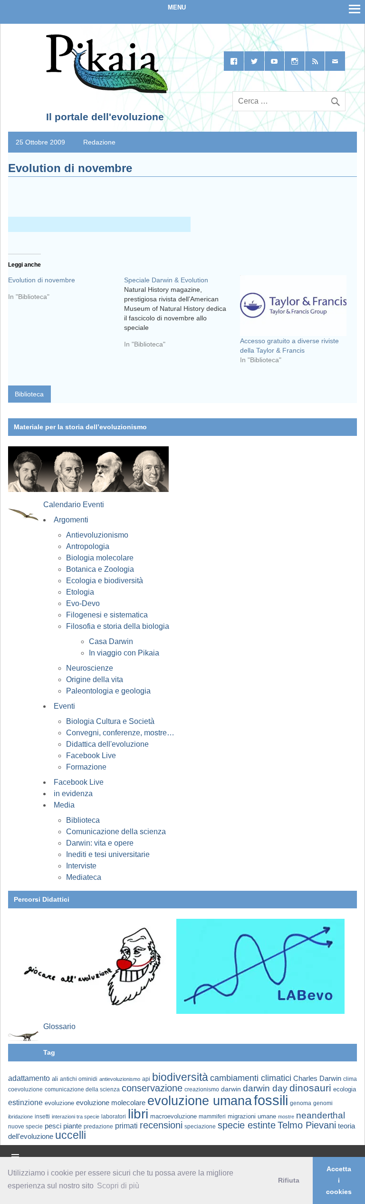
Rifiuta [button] (288, 1180)
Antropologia (87, 546)
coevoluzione (25, 1089)
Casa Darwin (111, 641)
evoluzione (59, 1103)
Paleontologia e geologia (108, 691)
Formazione (86, 767)
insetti (42, 1116)
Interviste (81, 866)
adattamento (29, 1078)
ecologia (344, 1089)
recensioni (161, 1125)
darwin (231, 1089)
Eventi (64, 706)
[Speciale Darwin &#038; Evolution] (182, 315)
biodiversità (180, 1077)
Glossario (59, 1026)
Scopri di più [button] (118, 1186)
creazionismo (201, 1089)
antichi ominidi (78, 1079)
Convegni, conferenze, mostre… (120, 733)
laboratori (113, 1116)
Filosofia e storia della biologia (117, 626)
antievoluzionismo (119, 1079)
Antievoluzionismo (97, 535)
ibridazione (20, 1116)
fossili (271, 1100)
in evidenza (73, 794)
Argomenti (71, 520)
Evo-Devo (83, 603)
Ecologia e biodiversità (104, 581)
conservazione (152, 1088)
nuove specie (25, 1126)
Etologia (80, 592)
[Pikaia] (105, 91)
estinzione (25, 1102)
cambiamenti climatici (250, 1078)
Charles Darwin (317, 1078)
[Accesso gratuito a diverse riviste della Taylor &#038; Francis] (293, 305)
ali (55, 1078)
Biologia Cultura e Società (110, 721)
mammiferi (212, 1116)
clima (350, 1079)
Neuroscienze (89, 668)
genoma (300, 1103)
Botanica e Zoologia (100, 569)
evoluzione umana (199, 1101)
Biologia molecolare (100, 558)
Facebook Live (91, 755)
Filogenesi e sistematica (107, 615)
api (146, 1079)
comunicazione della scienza (82, 1089)
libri (138, 1113)
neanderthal (320, 1115)
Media (64, 805)
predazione (98, 1126)
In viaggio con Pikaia (124, 653)
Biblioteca (29, 394)
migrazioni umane (252, 1116)
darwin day (265, 1088)
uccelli (70, 1135)
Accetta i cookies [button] (339, 1180)
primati (126, 1126)
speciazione (200, 1126)
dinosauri (310, 1087)
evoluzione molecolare (110, 1102)
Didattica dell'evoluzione (107, 744)
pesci (53, 1126)
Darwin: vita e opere (100, 843)
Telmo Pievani (307, 1125)
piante (72, 1126)
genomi (323, 1103)
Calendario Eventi (73, 505)
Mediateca (83, 877)
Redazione (99, 142)
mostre (286, 1116)
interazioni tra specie (75, 1116)
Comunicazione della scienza (116, 832)
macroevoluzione (173, 1116)
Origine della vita (94, 679)
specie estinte (247, 1125)
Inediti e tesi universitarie (108, 854)
